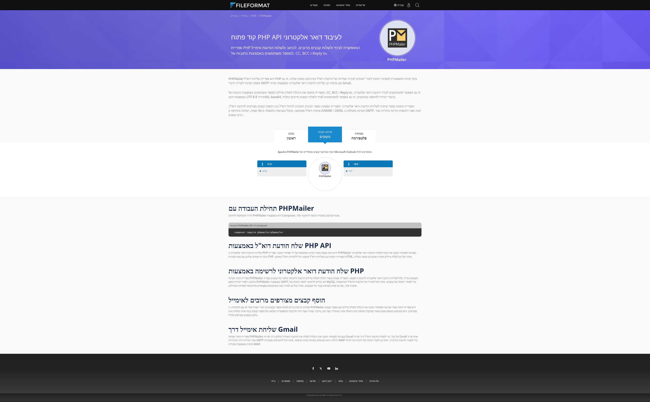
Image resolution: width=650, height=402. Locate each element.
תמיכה (326, 5)
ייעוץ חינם (327, 381)
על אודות (360, 5)
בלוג (341, 381)
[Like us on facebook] (313, 368)
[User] (409, 5)
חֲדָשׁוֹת (300, 381)
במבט (291, 136)
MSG (264, 170)
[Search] (417, 5)
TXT (350, 170)
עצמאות (359, 136)
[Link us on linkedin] (336, 368)
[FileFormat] (251, 5)
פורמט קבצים (325, 134)
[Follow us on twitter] (321, 368)
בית (273, 381)
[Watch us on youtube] (329, 368)
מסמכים (286, 381)
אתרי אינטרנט (343, 5)
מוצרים (314, 5)
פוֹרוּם (313, 381)
